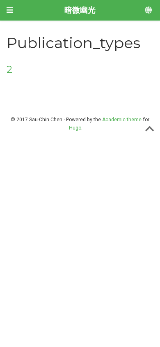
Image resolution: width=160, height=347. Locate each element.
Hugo (75, 128)
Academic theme (122, 120)
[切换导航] (10, 10)
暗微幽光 (80, 10)
